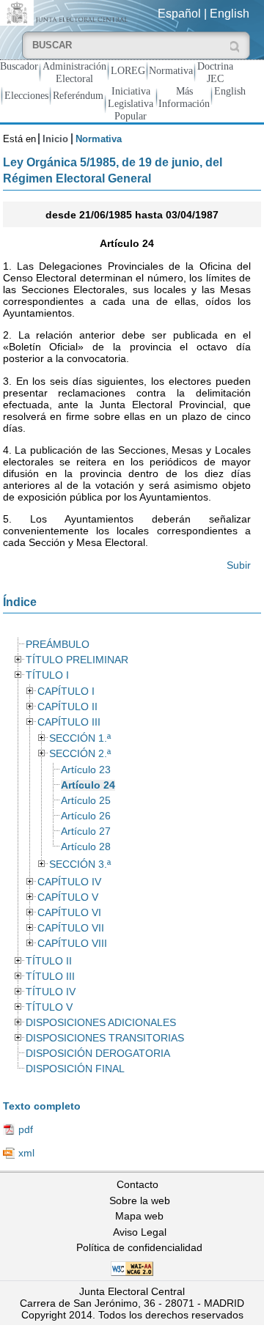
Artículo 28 (86, 846)
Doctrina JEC (215, 72)
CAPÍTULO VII (70, 928)
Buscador (19, 66)
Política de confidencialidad (139, 1247)
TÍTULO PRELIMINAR (77, 659)
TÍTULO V (49, 1007)
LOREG (128, 70)
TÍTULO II (49, 961)
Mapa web (139, 1216)
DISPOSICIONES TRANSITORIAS (105, 1038)
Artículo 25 (86, 800)
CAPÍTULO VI (69, 912)
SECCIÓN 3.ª (80, 864)
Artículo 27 (86, 831)
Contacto (137, 1184)
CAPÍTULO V (67, 897)
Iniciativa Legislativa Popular (130, 103)
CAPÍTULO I (66, 691)
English (229, 13)
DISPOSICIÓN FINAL (75, 1068)
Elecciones (26, 95)
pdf (25, 1129)
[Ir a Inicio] (66, 12)
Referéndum (78, 95)
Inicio (55, 138)
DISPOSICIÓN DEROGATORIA (98, 1053)
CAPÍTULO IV (69, 882)
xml (26, 1153)
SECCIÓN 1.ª (80, 738)
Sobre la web (139, 1200)
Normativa (171, 70)
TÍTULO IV (51, 991)
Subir (239, 565)
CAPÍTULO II (67, 706)
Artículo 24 (88, 785)
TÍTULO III (50, 976)
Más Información (184, 97)
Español (179, 13)
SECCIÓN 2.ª (80, 753)
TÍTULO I (47, 675)
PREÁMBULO (57, 644)
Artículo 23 (86, 769)
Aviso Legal (139, 1232)
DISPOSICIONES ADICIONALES (101, 1022)
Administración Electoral (74, 72)
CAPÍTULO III (68, 722)
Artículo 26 (86, 816)
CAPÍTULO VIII (72, 943)
